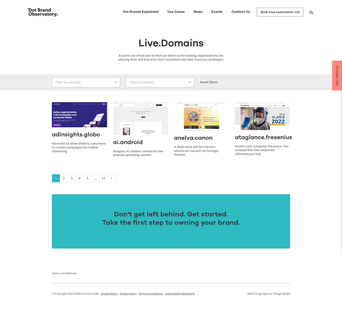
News (198, 12)
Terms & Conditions (64, 273)
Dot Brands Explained (141, 12)
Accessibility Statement (180, 294)
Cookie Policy (109, 294)
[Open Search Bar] (311, 12)
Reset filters (209, 82)
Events (217, 12)
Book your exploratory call (280, 12)
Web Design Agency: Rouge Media (268, 294)
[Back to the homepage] (43, 12)
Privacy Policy (128, 294)
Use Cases (176, 12)
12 (103, 178)
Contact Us (241, 12)
